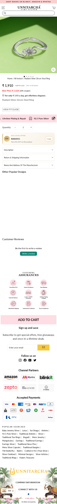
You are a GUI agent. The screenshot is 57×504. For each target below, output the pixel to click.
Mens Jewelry (38, 437)
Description (8, 150)
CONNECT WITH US (27, 489)
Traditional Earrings (34, 440)
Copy (49, 139)
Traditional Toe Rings (11, 437)
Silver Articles (42, 454)
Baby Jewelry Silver (10, 430)
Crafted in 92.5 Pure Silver (36, 451)
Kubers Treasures (26, 457)
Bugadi (26, 437)
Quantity (6, 127)
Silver (40, 434)
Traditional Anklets (27, 434)
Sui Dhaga (34, 430)
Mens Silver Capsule (11, 447)
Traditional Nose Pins (27, 444)
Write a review (28, 253)
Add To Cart (28, 320)
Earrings (19, 440)
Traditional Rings (9, 457)
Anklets (44, 430)
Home (10, 78)
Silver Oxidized (8, 454)
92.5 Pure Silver (9, 434)
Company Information (28, 482)
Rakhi (19, 451)
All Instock (18, 78)
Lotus (24, 430)
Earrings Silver (8, 444)
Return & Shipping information (16, 157)
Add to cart (14, 221)
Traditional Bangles (31, 447)
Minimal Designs (25, 454)
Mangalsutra (7, 440)
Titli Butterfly (8, 451)
